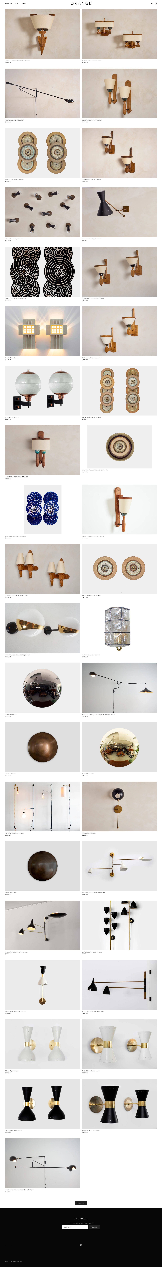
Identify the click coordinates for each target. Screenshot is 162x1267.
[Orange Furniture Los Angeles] (81, 3)
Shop (16, 3)
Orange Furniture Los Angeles (15, 1261)
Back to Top (81, 1203)
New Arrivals (8, 3)
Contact (24, 3)
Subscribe (94, 1227)
